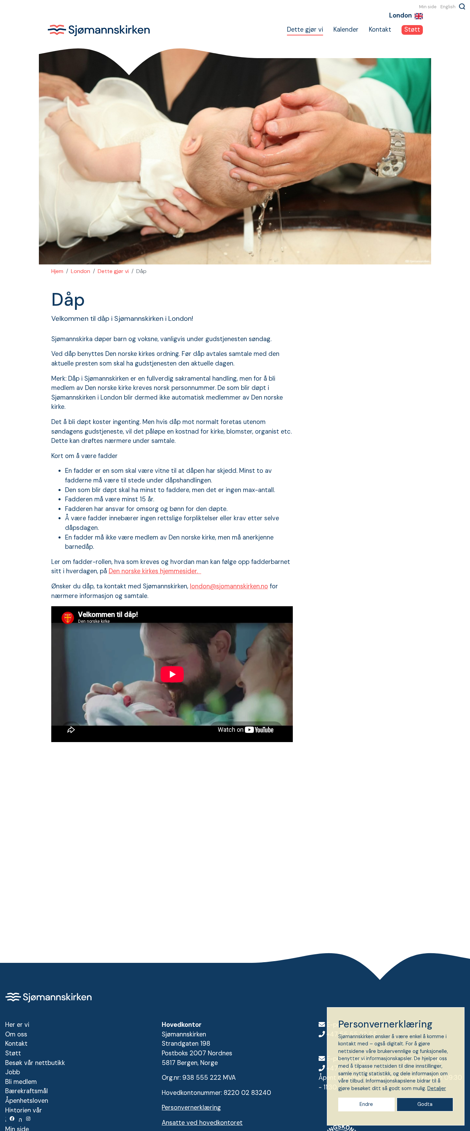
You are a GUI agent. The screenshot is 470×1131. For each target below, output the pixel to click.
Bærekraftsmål (26, 1091)
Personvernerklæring (191, 1107)
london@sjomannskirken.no (229, 586)
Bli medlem (21, 1082)
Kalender (346, 29)
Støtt (412, 29)
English (448, 6)
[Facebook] (12, 1118)
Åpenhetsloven (26, 1101)
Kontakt (380, 29)
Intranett (18, 1120)
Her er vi (17, 1025)
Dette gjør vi (305, 29)
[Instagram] (28, 1118)
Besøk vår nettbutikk (35, 1063)
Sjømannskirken (98, 30)
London (80, 271)
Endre (366, 1104)
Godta (424, 1104)
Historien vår (23, 1110)
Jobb (12, 1072)
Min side (428, 6)
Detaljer (436, 1088)
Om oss (16, 1034)
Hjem (57, 271)
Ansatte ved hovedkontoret (202, 1123)
